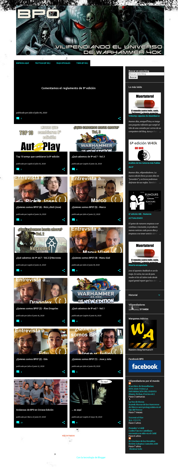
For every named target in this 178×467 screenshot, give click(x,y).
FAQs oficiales (63, 63)
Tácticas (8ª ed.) (42, 63)
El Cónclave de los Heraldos (142, 441)
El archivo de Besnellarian (141, 386)
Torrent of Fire (136, 417)
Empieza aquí (22, 63)
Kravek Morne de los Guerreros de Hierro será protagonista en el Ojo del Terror (145, 407)
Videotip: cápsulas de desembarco (144, 116)
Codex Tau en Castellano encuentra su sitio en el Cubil (142, 432)
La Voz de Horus (136, 402)
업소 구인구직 (135, 420)
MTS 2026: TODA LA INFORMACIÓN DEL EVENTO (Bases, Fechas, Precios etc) (143, 391)
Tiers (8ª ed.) (82, 63)
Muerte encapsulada (138, 265)
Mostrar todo (135, 449)
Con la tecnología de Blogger (91, 457)
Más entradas (68, 436)
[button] (119, 118)
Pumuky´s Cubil (136, 428)
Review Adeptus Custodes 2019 (143, 444)
